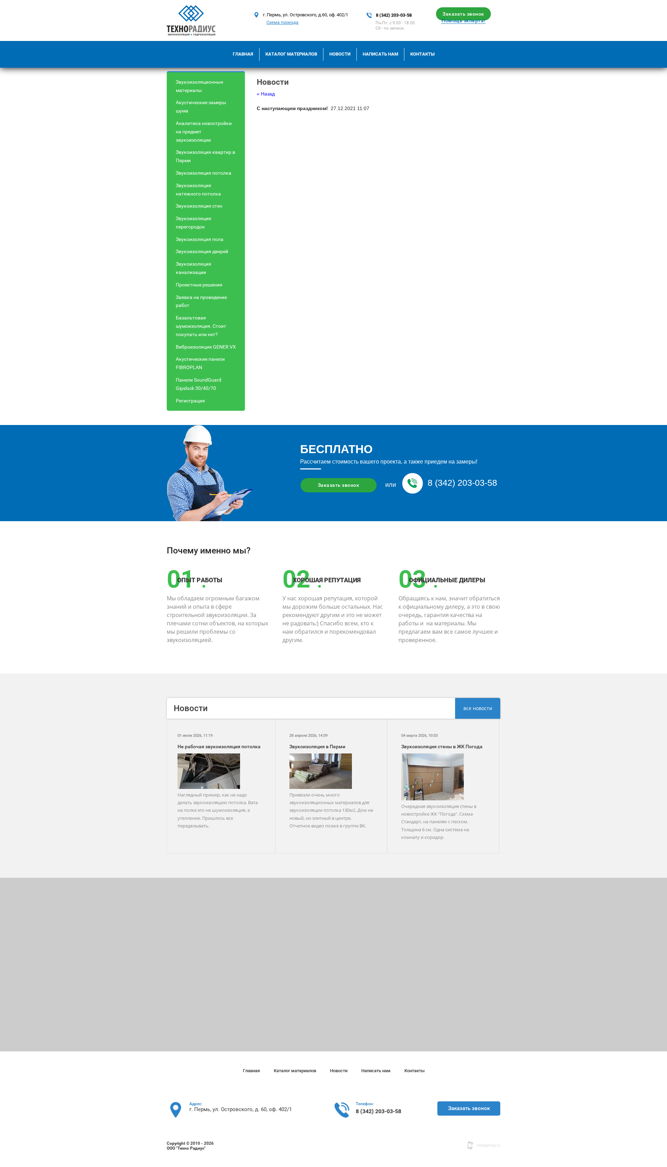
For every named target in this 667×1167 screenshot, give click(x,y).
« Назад (266, 94)
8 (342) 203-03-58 (394, 15)
